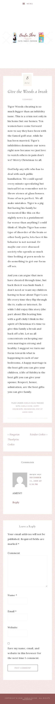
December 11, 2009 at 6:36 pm (36, 481)
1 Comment (27, 99)
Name (12, 595)
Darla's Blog (30, 403)
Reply (16, 502)
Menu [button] (30, 4)
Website (13, 627)
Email (12, 611)
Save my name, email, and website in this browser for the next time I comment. (24, 653)
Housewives (29, 409)
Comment (14, 553)
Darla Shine (27, 38)
